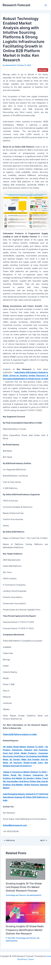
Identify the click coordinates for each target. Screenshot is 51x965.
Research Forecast (16, 5)
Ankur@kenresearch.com (15, 825)
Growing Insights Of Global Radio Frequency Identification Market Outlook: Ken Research (25, 930)
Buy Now (43, 70)
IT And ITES (10, 938)
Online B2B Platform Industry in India (20, 734)
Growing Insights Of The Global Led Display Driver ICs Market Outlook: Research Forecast (24, 887)
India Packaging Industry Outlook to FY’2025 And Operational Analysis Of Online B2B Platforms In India (25, 797)
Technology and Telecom (16, 895)
